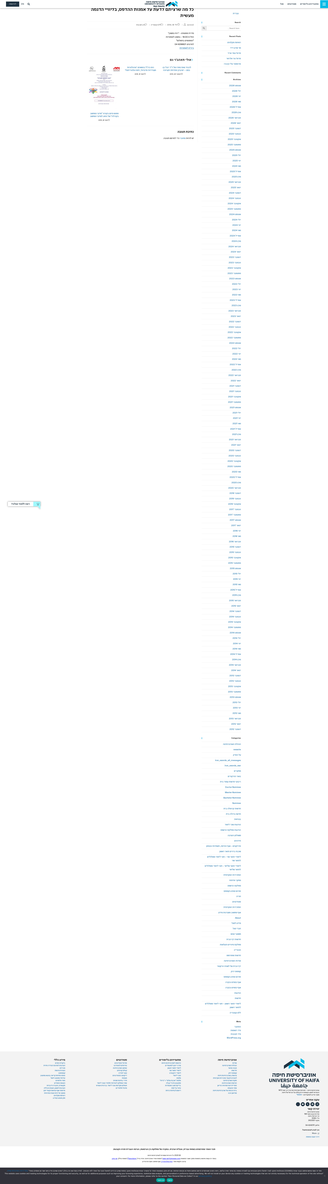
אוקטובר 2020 (234, 461)
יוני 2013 (237, 708)
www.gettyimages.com (171, 1159)
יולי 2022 (236, 348)
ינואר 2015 (236, 606)
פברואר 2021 (235, 439)
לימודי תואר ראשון (174, 1068)
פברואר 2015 (235, 600)
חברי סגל (237, 928)
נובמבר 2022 (235, 327)
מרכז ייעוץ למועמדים (173, 1065)
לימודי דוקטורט (175, 1073)
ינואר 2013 (236, 724)
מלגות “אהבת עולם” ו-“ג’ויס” (170, 1080)
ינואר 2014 (236, 670)
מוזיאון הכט (232, 1093)
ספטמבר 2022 (234, 337)
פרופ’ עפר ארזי (234, 53)
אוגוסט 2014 (235, 632)
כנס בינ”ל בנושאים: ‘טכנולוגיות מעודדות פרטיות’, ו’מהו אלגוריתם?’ (140, 69)
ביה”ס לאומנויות (187, 48)
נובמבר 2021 (235, 391)
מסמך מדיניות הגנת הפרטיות (54, 1093)
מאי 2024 (236, 230)
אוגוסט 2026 (235, 85)
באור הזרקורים (234, 776)
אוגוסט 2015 (235, 568)
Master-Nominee (233, 792)
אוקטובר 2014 (234, 622)
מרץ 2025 (236, 176)
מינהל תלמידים (121, 1088)
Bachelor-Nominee (232, 798)
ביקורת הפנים (60, 1063)
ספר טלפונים (60, 1080)
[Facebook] (312, 1104)
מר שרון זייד (235, 48)
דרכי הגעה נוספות (312, 1137)
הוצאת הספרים (59, 1083)
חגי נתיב (114, 1159)
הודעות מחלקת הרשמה (230, 830)
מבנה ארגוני (232, 1068)
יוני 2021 (237, 418)
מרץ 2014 (236, 659)
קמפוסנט (61, 1073)
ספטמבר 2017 (234, 515)
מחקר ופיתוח (235, 880)
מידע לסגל (236, 923)
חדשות (238, 998)
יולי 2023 (236, 284)
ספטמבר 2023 (234, 273)
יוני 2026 (236, 96)
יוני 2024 (236, 225)
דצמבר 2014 (235, 611)
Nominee (236, 803)
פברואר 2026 (234, 118)
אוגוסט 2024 (235, 214)
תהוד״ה (237, 950)
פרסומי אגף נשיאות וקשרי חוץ (54, 1090)
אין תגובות (140, 25)
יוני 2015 (237, 579)
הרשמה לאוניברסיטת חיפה (171, 1063)
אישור (170, 1180)
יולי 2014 (237, 638)
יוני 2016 (237, 531)
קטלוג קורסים (122, 1070)
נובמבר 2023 (235, 262)
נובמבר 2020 (235, 455)
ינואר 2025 (236, 187)
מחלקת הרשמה (234, 885)
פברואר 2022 (234, 375)
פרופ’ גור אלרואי (234, 58)
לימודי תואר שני (175, 1070)
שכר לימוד (177, 1075)
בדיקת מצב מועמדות (173, 1085)
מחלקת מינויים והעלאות (230, 944)
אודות (234, 1063)
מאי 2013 (237, 713)
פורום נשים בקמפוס (232, 891)
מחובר (183, 138)
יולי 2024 (236, 219)
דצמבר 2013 (235, 675)
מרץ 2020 (236, 482)
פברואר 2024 (234, 246)
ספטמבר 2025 (234, 144)
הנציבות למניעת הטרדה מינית (54, 1065)
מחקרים (237, 771)
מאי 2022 (236, 359)
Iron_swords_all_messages (228, 760)
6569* (299, 1095)
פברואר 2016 (235, 541)
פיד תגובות (236, 1034)
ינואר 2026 (236, 123)
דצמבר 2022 (235, 321)
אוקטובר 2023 (234, 268)
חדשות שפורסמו (234, 955)
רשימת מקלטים (234, 42)
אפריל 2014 (235, 654)
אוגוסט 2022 (235, 343)
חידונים (237, 841)
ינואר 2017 (236, 525)
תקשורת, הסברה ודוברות (56, 1085)
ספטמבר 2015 (234, 563)
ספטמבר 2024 (234, 209)
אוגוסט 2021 (235, 407)
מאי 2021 (237, 423)
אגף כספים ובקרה (233, 982)
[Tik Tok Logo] (298, 1104)
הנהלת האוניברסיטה (232, 744)
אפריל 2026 (235, 107)
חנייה (238, 896)
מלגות (179, 1078)
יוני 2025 (237, 160)
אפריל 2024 (235, 235)
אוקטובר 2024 (234, 203)
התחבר (237, 1026)
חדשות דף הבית (233, 939)
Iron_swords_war (233, 765)
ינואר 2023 (236, 316)
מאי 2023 (236, 295)
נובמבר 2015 (235, 552)
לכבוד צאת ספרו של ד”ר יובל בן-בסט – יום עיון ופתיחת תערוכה (176, 69)
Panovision (132, 1159)
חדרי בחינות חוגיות (120, 1080)
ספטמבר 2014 (234, 627)
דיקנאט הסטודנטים (120, 1075)
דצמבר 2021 (235, 386)
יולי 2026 (236, 91)
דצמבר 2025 (235, 128)
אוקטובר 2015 (234, 557)
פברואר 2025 (235, 182)
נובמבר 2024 (235, 198)
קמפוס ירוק (236, 971)
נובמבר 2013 (235, 681)
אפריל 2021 (235, 429)
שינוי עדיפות (176, 1088)
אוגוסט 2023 (235, 278)
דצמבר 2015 (235, 547)
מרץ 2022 (236, 370)
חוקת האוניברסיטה (230, 1080)
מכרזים (62, 1068)
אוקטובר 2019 (234, 504)
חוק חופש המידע (59, 1098)
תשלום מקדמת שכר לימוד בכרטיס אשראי (111, 1085)
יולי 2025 (236, 155)
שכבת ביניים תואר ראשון (230, 851)
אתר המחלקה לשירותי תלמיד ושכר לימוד (112, 1083)
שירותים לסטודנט (120, 1065)
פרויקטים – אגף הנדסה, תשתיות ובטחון (223, 846)
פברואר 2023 (234, 311)
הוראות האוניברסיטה (229, 1083)
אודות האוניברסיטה (232, 961)
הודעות (237, 993)
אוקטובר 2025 (234, 139)
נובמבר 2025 (235, 134)
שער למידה (123, 1073)
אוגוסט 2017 (235, 520)
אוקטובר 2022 (234, 332)
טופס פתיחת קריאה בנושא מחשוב (52, 1075)
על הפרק (237, 755)
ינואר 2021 (236, 445)
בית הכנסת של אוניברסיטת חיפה (225, 1090)
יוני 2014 (237, 643)
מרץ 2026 (236, 112)
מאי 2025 (236, 166)
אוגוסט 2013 (235, 697)
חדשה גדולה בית (233, 814)
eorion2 (190, 25)
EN (22, 4)
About (238, 918)
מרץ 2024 (236, 241)
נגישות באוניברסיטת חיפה (227, 1075)
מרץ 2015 (236, 595)
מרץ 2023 (236, 305)
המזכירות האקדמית (232, 875)
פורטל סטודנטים (121, 1063)
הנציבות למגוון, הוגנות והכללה (54, 1088)
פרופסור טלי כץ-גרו (232, 64)
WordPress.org (234, 1038)
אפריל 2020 (235, 477)
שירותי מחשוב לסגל (58, 1078)
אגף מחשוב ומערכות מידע (229, 912)
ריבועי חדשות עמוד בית (230, 781)
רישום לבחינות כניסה (173, 1090)
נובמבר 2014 (235, 616)
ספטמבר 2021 (234, 402)
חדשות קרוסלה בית (232, 808)
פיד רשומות (235, 1030)
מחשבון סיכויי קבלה (173, 1083)
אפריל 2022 (235, 364)
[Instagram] (317, 1104)
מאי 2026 (236, 101)
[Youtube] (303, 1104)
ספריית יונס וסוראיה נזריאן (227, 1085)
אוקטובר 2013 (234, 686)
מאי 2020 (236, 472)
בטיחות (237, 819)
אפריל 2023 (235, 300)
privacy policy (205, 1176)
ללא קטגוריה (156, 25)
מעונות (124, 1078)
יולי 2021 (237, 412)
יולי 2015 (237, 573)
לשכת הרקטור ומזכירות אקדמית (225, 1078)
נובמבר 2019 (235, 498)
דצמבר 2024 (235, 193)
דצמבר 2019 (235, 493)
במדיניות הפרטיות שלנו (17, 1170)
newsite (237, 749)
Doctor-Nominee (233, 787)
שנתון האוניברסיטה (120, 1068)
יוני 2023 (236, 289)
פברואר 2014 (235, 665)
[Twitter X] (308, 1104)
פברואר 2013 (235, 718)
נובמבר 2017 (235, 509)
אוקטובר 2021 (234, 396)
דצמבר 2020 (235, 450)
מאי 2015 (237, 584)
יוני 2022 (236, 354)
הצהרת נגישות (60, 1070)
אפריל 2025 (235, 171)
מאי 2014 (237, 649)
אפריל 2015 (235, 590)
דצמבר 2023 (235, 257)
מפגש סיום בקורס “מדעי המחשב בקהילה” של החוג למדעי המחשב (104, 115)
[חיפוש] (28, 4)
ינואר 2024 (236, 252)
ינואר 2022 (236, 380)
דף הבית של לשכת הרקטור (229, 966)
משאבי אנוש (236, 934)
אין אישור (160, 1180)
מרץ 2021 (236, 434)
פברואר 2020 (234, 488)
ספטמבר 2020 (234, 466)
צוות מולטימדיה (167, 1162)
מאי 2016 (237, 536)
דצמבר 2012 (235, 729)
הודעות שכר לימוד (233, 824)
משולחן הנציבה (234, 835)
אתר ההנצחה (232, 1088)
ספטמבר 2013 (234, 692)
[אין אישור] (325, 1176)
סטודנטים (236, 901)
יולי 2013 (237, 702)
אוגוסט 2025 (235, 150)
